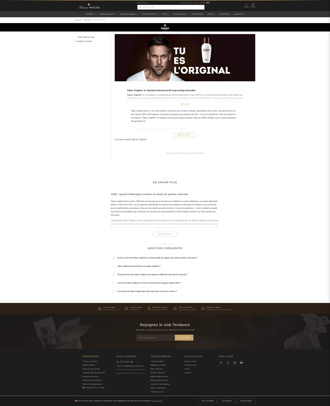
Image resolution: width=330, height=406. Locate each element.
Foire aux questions (89, 361)
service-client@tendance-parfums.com (130, 366)
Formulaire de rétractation (92, 380)
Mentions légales (88, 365)
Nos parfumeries (191, 365)
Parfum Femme (107, 14)
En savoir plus (157, 401)
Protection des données (91, 369)
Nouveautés (197, 14)
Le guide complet (157, 361)
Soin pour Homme (86, 37)
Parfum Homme (127, 14)
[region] (165, 308)
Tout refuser (227, 401)
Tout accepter (208, 401)
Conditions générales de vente (93, 373)
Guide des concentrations (160, 384)
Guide (210, 14)
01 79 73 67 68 (125, 361)
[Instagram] (234, 362)
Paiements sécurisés (90, 376)
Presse (187, 369)
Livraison (188, 373)
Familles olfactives (158, 373)
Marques (238, 14)
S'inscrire (184, 338)
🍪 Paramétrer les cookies (93, 388)
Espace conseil (190, 361)
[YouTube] (241, 362)
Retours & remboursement (92, 384)
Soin (164, 14)
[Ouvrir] (76, 42)
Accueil (78, 20)
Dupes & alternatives (158, 388)
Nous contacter (142, 3)
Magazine (224, 14)
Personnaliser (246, 401)
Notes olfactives (157, 369)
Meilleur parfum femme (159, 376)
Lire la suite (185, 104)
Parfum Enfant (149, 14)
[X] (227, 362)
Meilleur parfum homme (159, 380)
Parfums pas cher (157, 392)
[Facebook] (221, 362)
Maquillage (179, 14)
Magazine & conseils (158, 365)
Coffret (89, 14)
